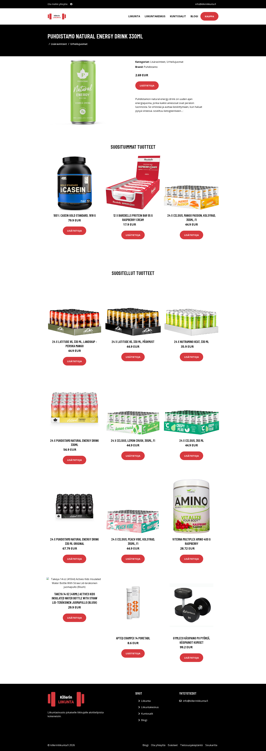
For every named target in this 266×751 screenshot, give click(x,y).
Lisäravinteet (59, 44)
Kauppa (209, 16)
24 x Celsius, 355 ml (191, 440)
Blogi (194, 16)
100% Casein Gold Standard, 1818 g (74, 215)
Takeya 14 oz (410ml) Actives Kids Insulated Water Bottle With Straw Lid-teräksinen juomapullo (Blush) (74, 598)
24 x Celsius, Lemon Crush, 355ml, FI (133, 440)
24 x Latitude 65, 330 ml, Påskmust (133, 342)
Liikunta (134, 16)
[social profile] (71, 4)
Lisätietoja (147, 85)
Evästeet (173, 745)
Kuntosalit (178, 16)
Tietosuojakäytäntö (191, 745)
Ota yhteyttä (158, 745)
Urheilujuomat (79, 44)
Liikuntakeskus (155, 16)
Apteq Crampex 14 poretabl (133, 638)
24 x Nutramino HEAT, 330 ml (191, 342)
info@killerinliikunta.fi (205, 4)
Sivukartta (211, 745)
